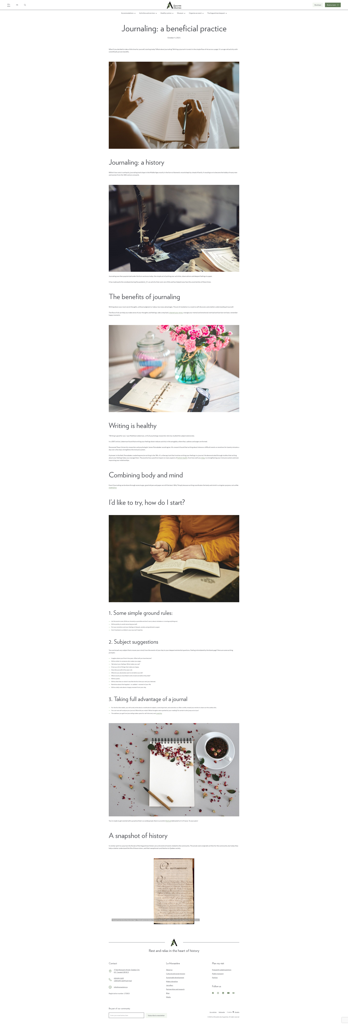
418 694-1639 (119, 978)
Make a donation (175, 981)
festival (168, 821)
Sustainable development (175, 978)
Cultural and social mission (175, 974)
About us (169, 970)
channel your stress (176, 313)
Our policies (213, 1012)
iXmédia (237, 1012)
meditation (113, 488)
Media (168, 997)
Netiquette (222, 1012)
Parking (215, 978)
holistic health (182, 458)
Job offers (169, 985)
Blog (167, 993)
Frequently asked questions (221, 970)
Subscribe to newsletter (156, 1015)
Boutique (318, 5)
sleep (203, 458)
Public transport (218, 974)
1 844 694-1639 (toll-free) (123, 981)
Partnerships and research (175, 989)
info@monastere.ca (121, 987)
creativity (159, 713)
